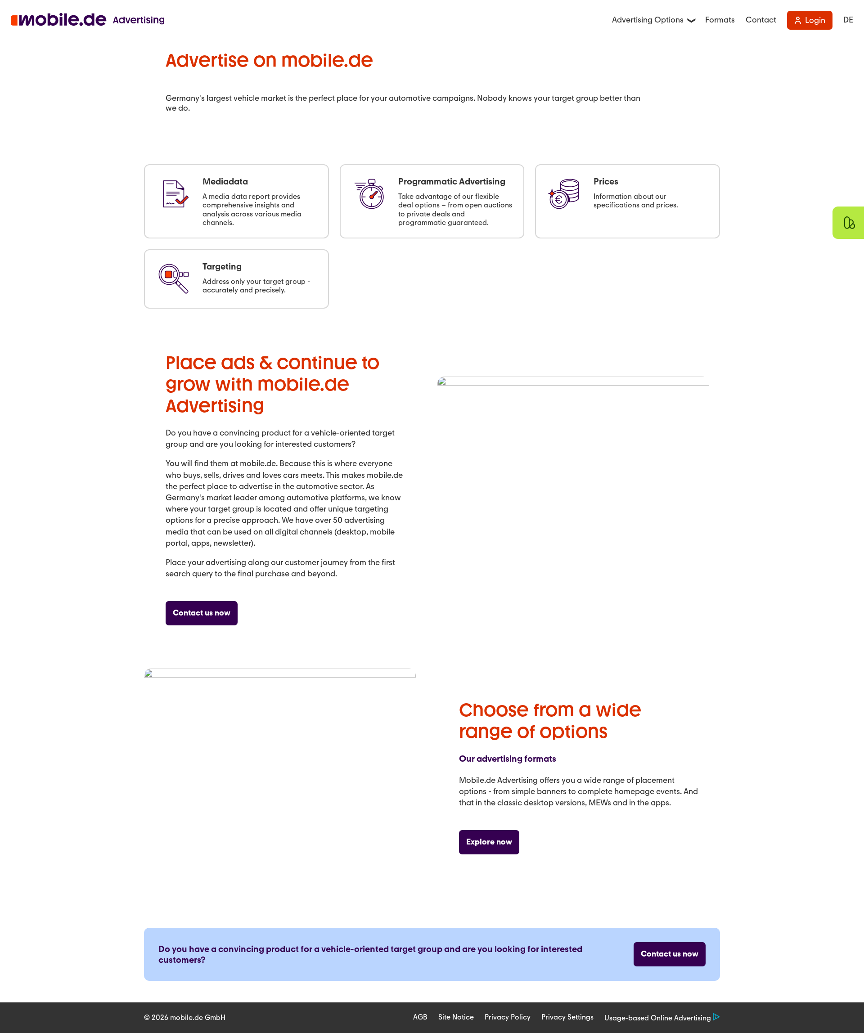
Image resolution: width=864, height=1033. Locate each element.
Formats (720, 20)
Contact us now (201, 613)
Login (815, 20)
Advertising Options (648, 20)
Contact (761, 20)
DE (848, 20)
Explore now (489, 842)
